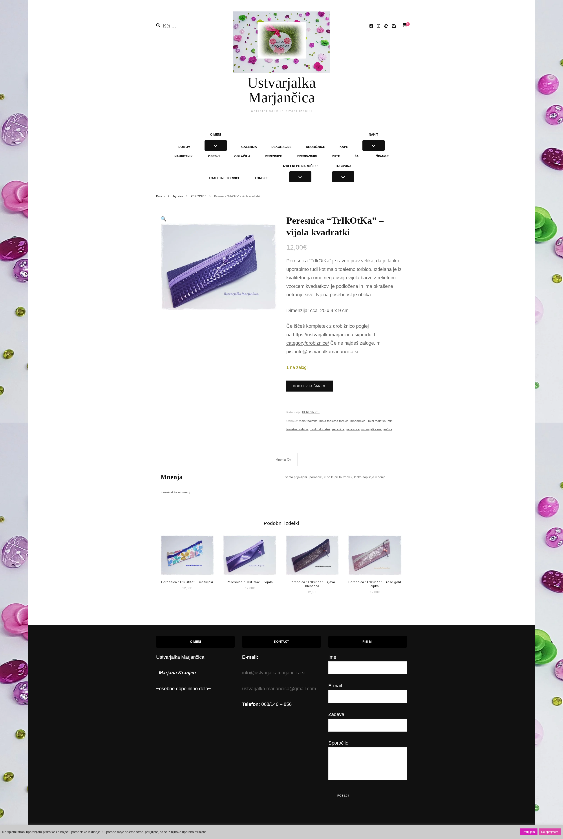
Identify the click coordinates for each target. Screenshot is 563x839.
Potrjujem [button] (529, 831)
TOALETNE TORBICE (224, 178)
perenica (338, 429)
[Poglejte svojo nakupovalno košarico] (404, 25)
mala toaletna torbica (334, 421)
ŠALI (358, 156)
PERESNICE (273, 156)
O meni (215, 134)
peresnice (353, 429)
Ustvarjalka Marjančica (281, 89)
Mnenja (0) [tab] (283, 459)
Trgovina (343, 166)
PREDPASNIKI (307, 156)
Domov (184, 147)
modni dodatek (320, 429)
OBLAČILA (242, 156)
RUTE (336, 156)
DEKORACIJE (281, 147)
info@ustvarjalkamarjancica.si (326, 351)
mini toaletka (377, 421)
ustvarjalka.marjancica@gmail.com (279, 688)
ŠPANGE (382, 156)
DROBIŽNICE (315, 147)
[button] (163, 219)
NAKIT (373, 134)
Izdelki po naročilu (300, 166)
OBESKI (214, 156)
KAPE (344, 147)
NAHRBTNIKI (184, 156)
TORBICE (262, 178)
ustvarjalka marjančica (376, 429)
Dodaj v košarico (310, 386)
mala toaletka (308, 421)
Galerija (249, 147)
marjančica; (358, 421)
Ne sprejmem (549, 831)
